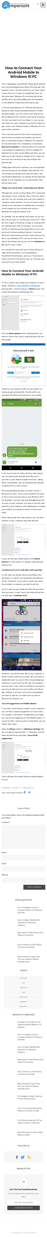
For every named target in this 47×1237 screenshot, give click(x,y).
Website (5, 875)
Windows (23, 987)
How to (17, 788)
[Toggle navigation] (43, 5)
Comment (6, 822)
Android (6, 788)
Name (4, 852)
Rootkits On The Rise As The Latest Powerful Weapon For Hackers (30, 1024)
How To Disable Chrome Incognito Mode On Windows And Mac (30, 910)
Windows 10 (29, 788)
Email (4, 863)
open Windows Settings (26, 285)
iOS (23, 983)
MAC (23, 992)
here (35, 479)
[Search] (38, 4)
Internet (23, 1002)
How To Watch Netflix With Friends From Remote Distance (29, 922)
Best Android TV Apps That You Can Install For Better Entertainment (29, 959)
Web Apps (23, 1006)
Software (24, 997)
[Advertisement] (23, 34)
